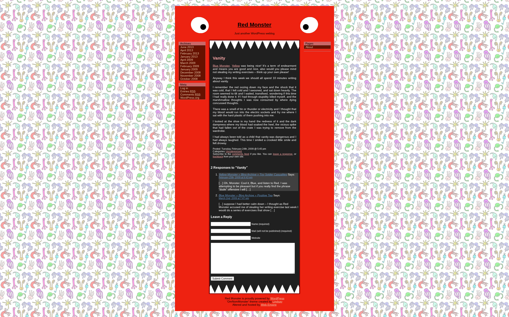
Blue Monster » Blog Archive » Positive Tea (246, 195)
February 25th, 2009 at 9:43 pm (236, 177)
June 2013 (187, 47)
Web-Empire (269, 304)
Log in (184, 88)
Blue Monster (221, 65)
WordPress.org (189, 97)
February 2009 (189, 66)
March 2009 (187, 63)
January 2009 (189, 69)
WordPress (277, 298)
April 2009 (186, 59)
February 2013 (189, 53)
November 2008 (190, 75)
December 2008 (190, 72)
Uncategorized (234, 151)
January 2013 (189, 56)
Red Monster (254, 25)
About (309, 47)
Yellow (236, 65)
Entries (187, 91)
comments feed (240, 154)
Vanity (219, 58)
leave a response (282, 154)
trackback (218, 156)
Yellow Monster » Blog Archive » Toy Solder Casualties (253, 174)
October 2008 (189, 78)
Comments (190, 94)
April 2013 (186, 50)
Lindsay (277, 301)
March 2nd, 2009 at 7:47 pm (234, 198)
